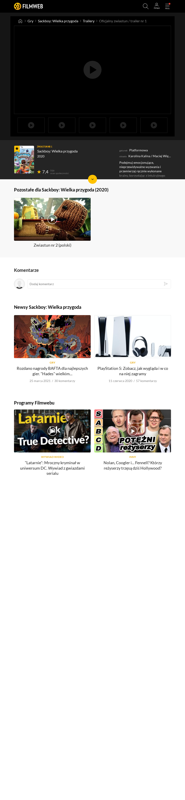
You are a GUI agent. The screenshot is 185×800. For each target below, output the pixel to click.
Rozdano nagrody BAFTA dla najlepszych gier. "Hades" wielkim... (52, 371)
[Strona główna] (20, 20)
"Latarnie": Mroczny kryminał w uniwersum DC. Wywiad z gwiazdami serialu (52, 468)
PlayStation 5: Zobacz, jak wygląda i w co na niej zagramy (132, 371)
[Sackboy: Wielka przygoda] (24, 160)
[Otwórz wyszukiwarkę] (145, 6)
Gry (30, 21)
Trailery (89, 21)
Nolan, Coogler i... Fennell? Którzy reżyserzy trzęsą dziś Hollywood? (133, 465)
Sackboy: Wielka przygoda (58, 21)
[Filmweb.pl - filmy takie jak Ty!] (28, 6)
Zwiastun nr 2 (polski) (52, 245)
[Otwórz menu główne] (167, 6)
